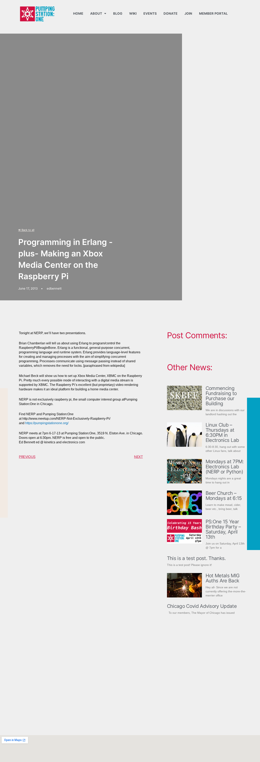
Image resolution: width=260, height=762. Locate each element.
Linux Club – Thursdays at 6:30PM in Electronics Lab (222, 432)
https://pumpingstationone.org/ (46, 423)
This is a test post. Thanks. (196, 558)
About (96, 13)
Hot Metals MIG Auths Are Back (222, 578)
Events (150, 13)
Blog (117, 13)
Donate (171, 13)
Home (78, 13)
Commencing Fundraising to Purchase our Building (221, 395)
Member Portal (213, 13)
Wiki (132, 13)
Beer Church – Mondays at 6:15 (224, 495)
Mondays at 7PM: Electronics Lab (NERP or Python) (225, 467)
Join (188, 13)
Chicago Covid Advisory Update (202, 606)
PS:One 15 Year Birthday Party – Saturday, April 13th (223, 529)
